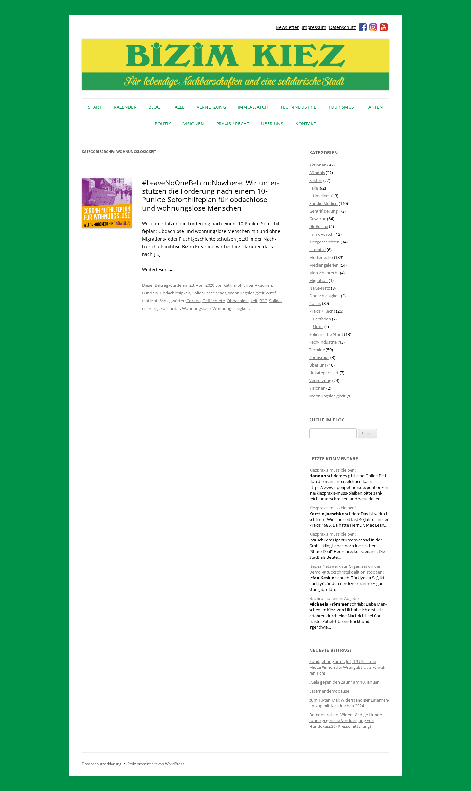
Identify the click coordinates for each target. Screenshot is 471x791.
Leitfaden (322, 319)
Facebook (363, 27)
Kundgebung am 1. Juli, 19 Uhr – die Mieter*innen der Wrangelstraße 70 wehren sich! (348, 667)
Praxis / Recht (232, 124)
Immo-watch (321, 234)
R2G (263, 300)
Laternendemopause (329, 691)
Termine (317, 350)
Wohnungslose (196, 308)
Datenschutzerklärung (101, 764)
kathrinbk (233, 285)
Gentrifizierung (323, 211)
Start (95, 107)
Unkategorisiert (324, 373)
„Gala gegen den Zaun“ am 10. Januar (344, 682)
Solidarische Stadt (209, 293)
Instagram (373, 27)
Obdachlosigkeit (175, 293)
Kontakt (305, 124)
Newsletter (287, 27)
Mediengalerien (324, 265)
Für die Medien (323, 203)
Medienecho (321, 257)
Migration (318, 280)
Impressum (314, 27)
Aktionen (263, 285)
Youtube (384, 27)
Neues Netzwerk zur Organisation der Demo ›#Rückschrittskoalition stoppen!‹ (347, 569)
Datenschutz (342, 27)
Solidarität (170, 308)
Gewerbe (317, 219)
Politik (163, 124)
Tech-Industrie (298, 107)
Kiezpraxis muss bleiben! (332, 470)
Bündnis (150, 293)
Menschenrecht (324, 273)
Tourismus (341, 107)
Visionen (193, 124)
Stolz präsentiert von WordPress (156, 764)
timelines (321, 196)
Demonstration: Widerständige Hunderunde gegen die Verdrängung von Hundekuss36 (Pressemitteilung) (346, 720)
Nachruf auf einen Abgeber (335, 598)
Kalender (125, 107)
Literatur (317, 249)
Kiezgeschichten (324, 242)
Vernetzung (211, 107)
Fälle (178, 107)
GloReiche (318, 226)
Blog (154, 107)
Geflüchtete (213, 300)
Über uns (272, 124)
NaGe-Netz (319, 288)
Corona (193, 300)
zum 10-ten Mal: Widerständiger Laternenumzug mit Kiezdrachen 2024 (349, 703)
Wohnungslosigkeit (246, 293)
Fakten (374, 107)
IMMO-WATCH (253, 107)
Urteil (318, 326)
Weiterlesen (157, 270)
